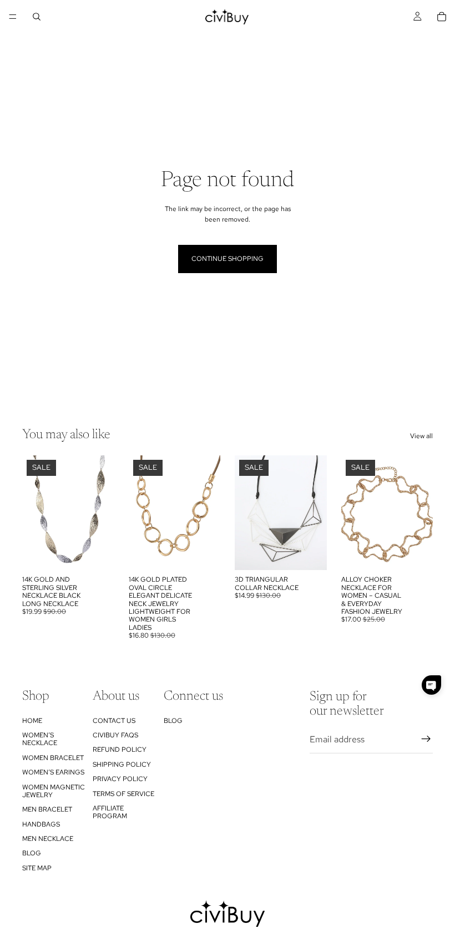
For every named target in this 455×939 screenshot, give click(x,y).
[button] (431, 685)
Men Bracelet (47, 809)
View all (421, 436)
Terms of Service (123, 793)
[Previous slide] (34, 513)
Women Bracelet (53, 757)
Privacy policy (120, 778)
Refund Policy (119, 750)
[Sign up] (426, 739)
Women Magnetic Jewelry (53, 791)
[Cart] (441, 16)
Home (32, 720)
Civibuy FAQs (115, 735)
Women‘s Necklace (39, 739)
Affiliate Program (110, 812)
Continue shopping (227, 258)
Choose (106, 552)
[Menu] (13, 16)
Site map (37, 868)
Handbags (41, 824)
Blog (31, 853)
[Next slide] (102, 513)
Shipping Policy (122, 764)
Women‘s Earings (53, 772)
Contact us (114, 720)
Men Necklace (47, 838)
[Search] (36, 16)
